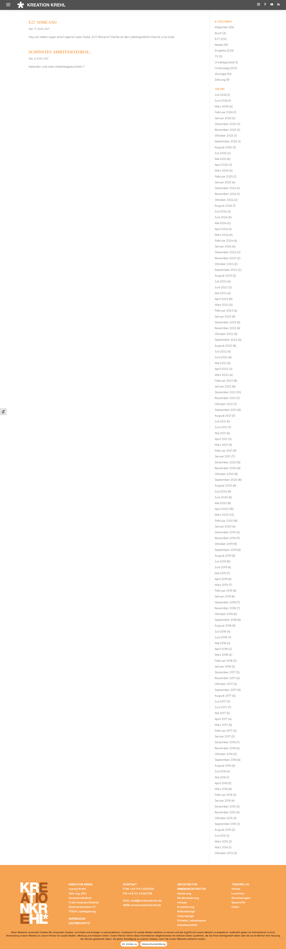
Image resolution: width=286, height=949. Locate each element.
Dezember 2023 (225, 252)
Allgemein (221, 27)
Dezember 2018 (225, 602)
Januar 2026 (223, 118)
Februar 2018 (224, 660)
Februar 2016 (223, 794)
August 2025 (223, 147)
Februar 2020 (224, 520)
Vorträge (220, 74)
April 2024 (221, 229)
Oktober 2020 (224, 474)
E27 (47, 29)
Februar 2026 (224, 112)
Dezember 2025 (225, 124)
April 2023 (221, 299)
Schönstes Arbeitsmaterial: (60, 52)
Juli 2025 (221, 153)
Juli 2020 (221, 491)
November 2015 (225, 812)
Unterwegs (222, 68)
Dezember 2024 (225, 188)
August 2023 (223, 275)
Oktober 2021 (224, 404)
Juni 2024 (221, 217)
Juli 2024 (221, 211)
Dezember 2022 (225, 322)
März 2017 (221, 724)
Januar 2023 (223, 316)
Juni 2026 (221, 100)
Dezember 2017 (225, 672)
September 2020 (226, 479)
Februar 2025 (224, 176)
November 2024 (225, 194)
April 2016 (221, 783)
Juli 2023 (221, 281)
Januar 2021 (223, 456)
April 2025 (221, 164)
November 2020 (226, 468)
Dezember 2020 (226, 462)
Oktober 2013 (224, 853)
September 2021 (226, 409)
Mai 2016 (220, 777)
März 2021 (221, 444)
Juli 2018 (220, 631)
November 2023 (225, 258)
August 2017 (223, 695)
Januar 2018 (223, 666)
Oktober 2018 (224, 614)
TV (216, 56)
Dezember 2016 (225, 742)
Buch (218, 33)
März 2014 (221, 847)
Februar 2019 (223, 590)
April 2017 (221, 719)
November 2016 (225, 748)
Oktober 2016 (224, 754)
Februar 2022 (224, 380)
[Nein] (282, 938)
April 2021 (221, 439)
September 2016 (226, 759)
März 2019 (221, 584)
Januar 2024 (223, 246)
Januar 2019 (223, 596)
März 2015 (221, 841)
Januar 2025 (223, 182)
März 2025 (222, 170)
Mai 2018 (220, 643)
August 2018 (223, 625)
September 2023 (226, 269)
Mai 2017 (220, 713)
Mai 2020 (221, 503)
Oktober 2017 (224, 684)
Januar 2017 (223, 736)
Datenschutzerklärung (154, 944)
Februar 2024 (224, 240)
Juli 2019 (220, 561)
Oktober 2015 (224, 818)
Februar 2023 (224, 310)
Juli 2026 (221, 94)
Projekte (220, 50)
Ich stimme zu (129, 944)
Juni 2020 (221, 497)
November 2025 (225, 129)
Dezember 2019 (225, 532)
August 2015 (223, 829)
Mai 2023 (221, 293)
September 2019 (226, 549)
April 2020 (221, 509)
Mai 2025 (220, 159)
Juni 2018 (221, 637)
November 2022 (225, 328)
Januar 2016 (223, 800)
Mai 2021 (220, 433)
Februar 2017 (223, 730)
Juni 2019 (221, 567)
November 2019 (225, 538)
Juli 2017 (220, 701)
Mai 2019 (220, 573)
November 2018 (225, 608)
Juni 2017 (221, 707)
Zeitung (220, 79)
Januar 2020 (223, 526)
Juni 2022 (221, 357)
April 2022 (221, 369)
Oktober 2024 (224, 199)
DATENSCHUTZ (79, 923)
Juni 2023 (221, 287)
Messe (219, 44)
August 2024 (223, 205)
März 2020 (222, 514)
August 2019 (223, 555)
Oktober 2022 (224, 334)
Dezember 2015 (225, 806)
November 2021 (225, 398)
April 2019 (221, 579)
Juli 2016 (220, 771)
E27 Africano (42, 22)
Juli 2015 (220, 835)
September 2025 (226, 141)
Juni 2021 (221, 427)
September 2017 (226, 689)
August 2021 (223, 415)
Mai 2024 (221, 223)
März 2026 (222, 106)
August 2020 (223, 485)
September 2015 (226, 824)
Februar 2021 (223, 450)
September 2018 (226, 619)
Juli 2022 (221, 351)
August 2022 (223, 345)
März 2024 (222, 234)
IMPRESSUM (77, 918)
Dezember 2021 (225, 392)
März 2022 (222, 374)
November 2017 (225, 678)
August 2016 (223, 765)
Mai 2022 (221, 363)
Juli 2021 (220, 421)
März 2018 (221, 654)
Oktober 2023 (224, 264)
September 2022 (226, 339)
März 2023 (222, 304)
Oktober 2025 (224, 135)
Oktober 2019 (224, 544)
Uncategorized (225, 62)
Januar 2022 (223, 386)
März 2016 (221, 789)
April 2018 (221, 649)
